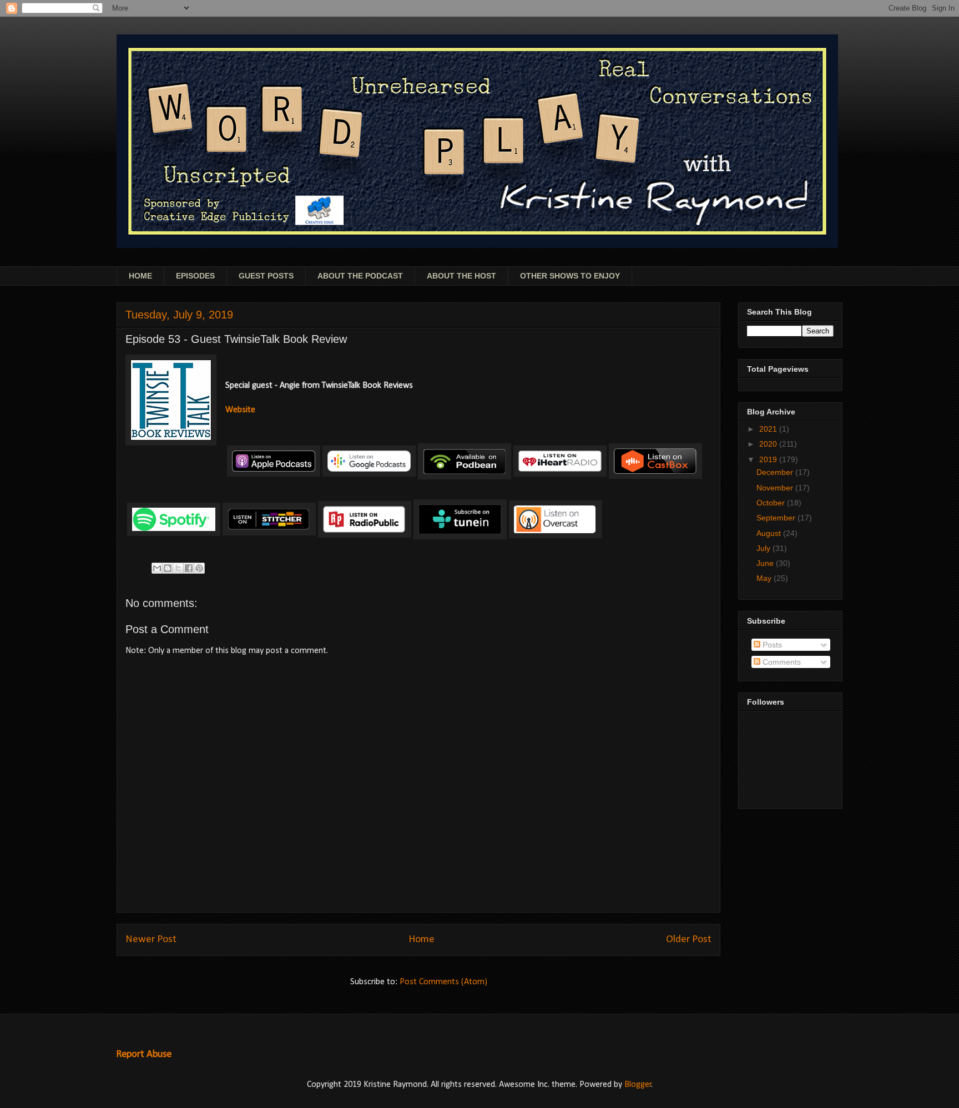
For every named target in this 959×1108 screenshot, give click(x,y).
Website (240, 410)
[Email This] (157, 568)
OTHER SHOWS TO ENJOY (570, 275)
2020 (769, 443)
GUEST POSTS (266, 275)
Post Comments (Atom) (443, 982)
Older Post (688, 939)
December (775, 472)
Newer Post (150, 939)
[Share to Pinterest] (199, 568)
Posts (771, 644)
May (765, 578)
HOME (140, 275)
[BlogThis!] (167, 568)
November (775, 487)
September (777, 517)
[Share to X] (178, 568)
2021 (769, 428)
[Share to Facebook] (188, 568)
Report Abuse (143, 1054)
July (764, 548)
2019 (769, 459)
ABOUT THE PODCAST (360, 275)
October (771, 502)
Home (421, 939)
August (769, 533)
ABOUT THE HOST (461, 275)
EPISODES (195, 275)
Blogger (638, 1084)
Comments (780, 661)
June (766, 563)
